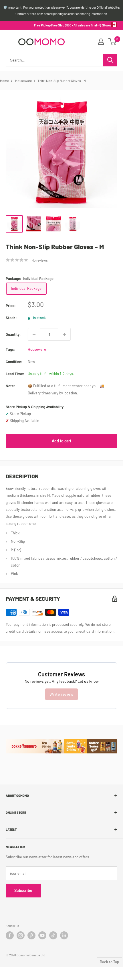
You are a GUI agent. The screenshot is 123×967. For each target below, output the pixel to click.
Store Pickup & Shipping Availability (35, 406)
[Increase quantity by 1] (64, 334)
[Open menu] (8, 42)
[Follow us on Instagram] (21, 935)
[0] (112, 41)
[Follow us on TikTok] (53, 935)
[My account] (101, 42)
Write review (61, 694)
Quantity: (13, 334)
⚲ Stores (105, 25)
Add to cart (61, 440)
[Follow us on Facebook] (10, 935)
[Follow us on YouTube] (42, 935)
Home (4, 80)
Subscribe (23, 890)
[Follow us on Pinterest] (31, 935)
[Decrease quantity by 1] (34, 334)
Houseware (23, 80)
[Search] (110, 60)
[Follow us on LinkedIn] (64, 935)
